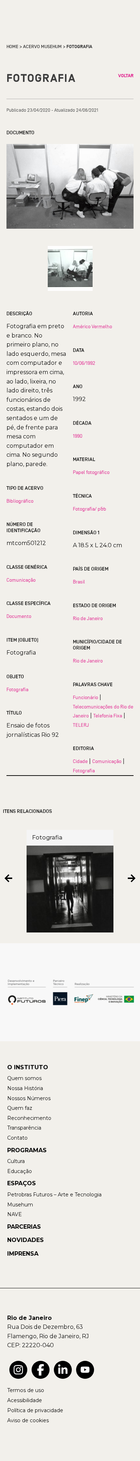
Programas (27, 1150)
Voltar (126, 76)
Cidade (80, 761)
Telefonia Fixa (107, 715)
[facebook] (41, 1370)
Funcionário (85, 697)
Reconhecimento (29, 1118)
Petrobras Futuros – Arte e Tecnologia (54, 1194)
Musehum (20, 1204)
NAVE (14, 1214)
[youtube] (85, 1370)
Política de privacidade (35, 1410)
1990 (77, 436)
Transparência (24, 1127)
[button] (8, 878)
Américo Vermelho (92, 326)
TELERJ (81, 725)
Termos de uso (25, 1390)
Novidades (25, 1240)
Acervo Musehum (42, 47)
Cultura (16, 1161)
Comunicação (21, 580)
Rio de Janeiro (88, 618)
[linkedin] (63, 1370)
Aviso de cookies (28, 1420)
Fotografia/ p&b (89, 509)
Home (12, 47)
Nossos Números (29, 1098)
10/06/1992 (84, 363)
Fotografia (17, 689)
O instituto (27, 1067)
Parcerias (24, 1226)
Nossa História (25, 1088)
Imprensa (22, 1253)
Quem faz (19, 1108)
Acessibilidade (24, 1400)
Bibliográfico (19, 501)
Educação (19, 1171)
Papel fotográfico (91, 472)
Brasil (79, 582)
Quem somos (24, 1078)
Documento (18, 616)
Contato (17, 1137)
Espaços (21, 1183)
